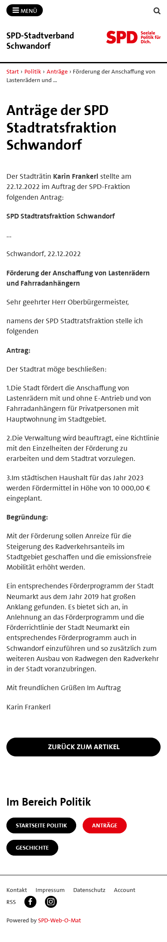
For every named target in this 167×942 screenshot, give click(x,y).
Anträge (57, 71)
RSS (11, 902)
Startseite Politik (41, 825)
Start (12, 71)
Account (124, 890)
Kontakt (16, 890)
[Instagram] (51, 902)
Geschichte (32, 847)
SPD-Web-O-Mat (59, 920)
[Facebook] (30, 902)
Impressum (50, 890)
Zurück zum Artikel (83, 746)
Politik (32, 71)
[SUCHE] (157, 11)
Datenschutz (89, 890)
